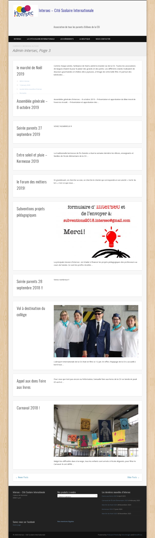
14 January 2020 (25, 85)
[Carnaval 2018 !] (96, 431)
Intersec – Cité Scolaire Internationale (66, 10)
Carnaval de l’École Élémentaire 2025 (115, 500)
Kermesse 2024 (107, 509)
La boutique (84, 39)
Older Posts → (134, 477)
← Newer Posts (22, 477)
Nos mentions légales (65, 521)
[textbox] (77, 496)
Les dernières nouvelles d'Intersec (31, 89)
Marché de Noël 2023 (109, 513)
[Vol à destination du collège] (96, 331)
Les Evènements (67, 39)
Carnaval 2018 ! (28, 407)
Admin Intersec (24, 81)
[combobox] (77, 495)
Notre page (17, 525)
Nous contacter (103, 39)
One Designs (126, 535)
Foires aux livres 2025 (109, 496)
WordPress (138, 535)
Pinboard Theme (113, 535)
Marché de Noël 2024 (109, 505)
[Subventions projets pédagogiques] (96, 231)
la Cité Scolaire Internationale (40, 39)
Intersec (17, 39)
